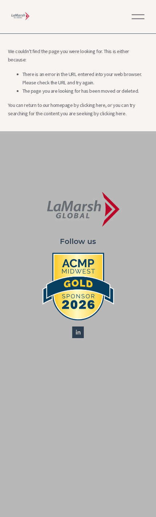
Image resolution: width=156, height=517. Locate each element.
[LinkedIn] (78, 332)
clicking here (92, 105)
